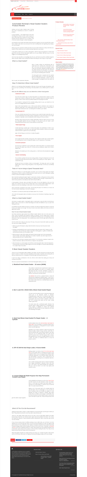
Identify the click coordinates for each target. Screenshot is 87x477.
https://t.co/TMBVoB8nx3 (64, 460)
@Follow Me (59, 449)
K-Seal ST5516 (51, 380)
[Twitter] (65, 1)
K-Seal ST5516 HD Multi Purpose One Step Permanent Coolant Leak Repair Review (68, 30)
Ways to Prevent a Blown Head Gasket (42, 454)
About (26, 14)
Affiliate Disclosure (30, 1)
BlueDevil (32, 275)
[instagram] (68, 1)
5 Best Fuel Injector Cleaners (27, 18)
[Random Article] (75, 14)
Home (12, 14)
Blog (23, 14)
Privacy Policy (23, 1)
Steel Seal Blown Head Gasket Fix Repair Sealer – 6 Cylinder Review (68, 25)
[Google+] (63, 1)
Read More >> (63, 69)
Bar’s (14, 427)
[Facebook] (64, 1)
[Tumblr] (67, 1)
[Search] (76, 1)
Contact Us (36, 1)
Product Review (18, 14)
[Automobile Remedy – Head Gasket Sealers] (20, 7)
